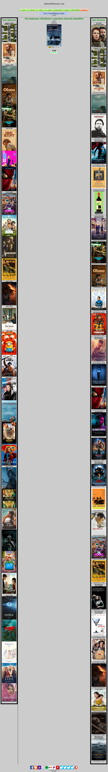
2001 (54, 21)
